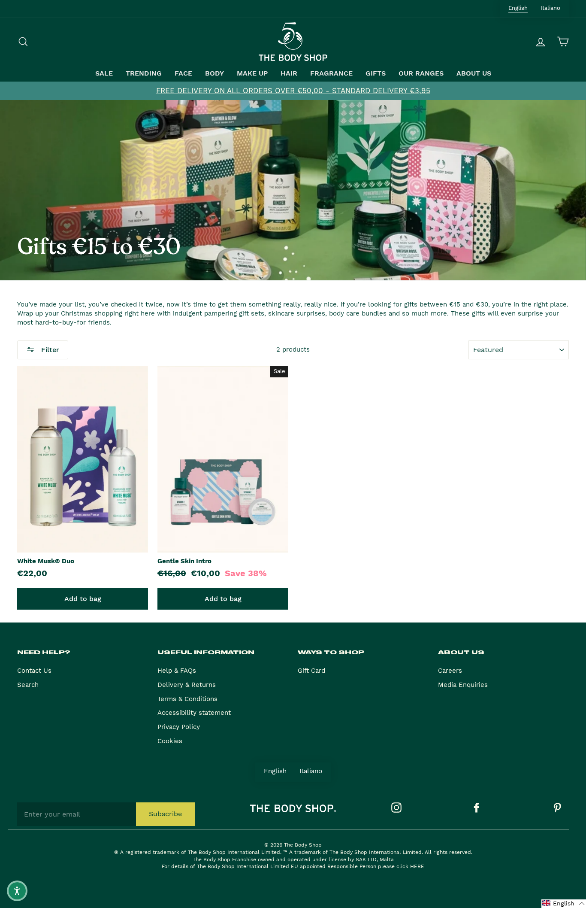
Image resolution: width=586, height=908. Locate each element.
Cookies (169, 741)
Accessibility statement (194, 713)
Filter (49, 350)
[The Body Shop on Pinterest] (557, 807)
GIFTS (375, 73)
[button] (563, 903)
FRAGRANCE (331, 73)
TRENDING (144, 73)
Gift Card (311, 670)
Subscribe (165, 814)
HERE (417, 866)
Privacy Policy (178, 727)
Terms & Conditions (187, 699)
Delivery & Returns (186, 685)
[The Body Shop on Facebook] (476, 807)
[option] (293, 91)
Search (28, 685)
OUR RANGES (421, 73)
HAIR (289, 73)
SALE (104, 73)
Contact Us (34, 670)
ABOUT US (473, 73)
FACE (183, 73)
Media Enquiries (463, 685)
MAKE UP (252, 73)
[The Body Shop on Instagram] (396, 807)
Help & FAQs (176, 670)
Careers (450, 670)
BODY (214, 73)
